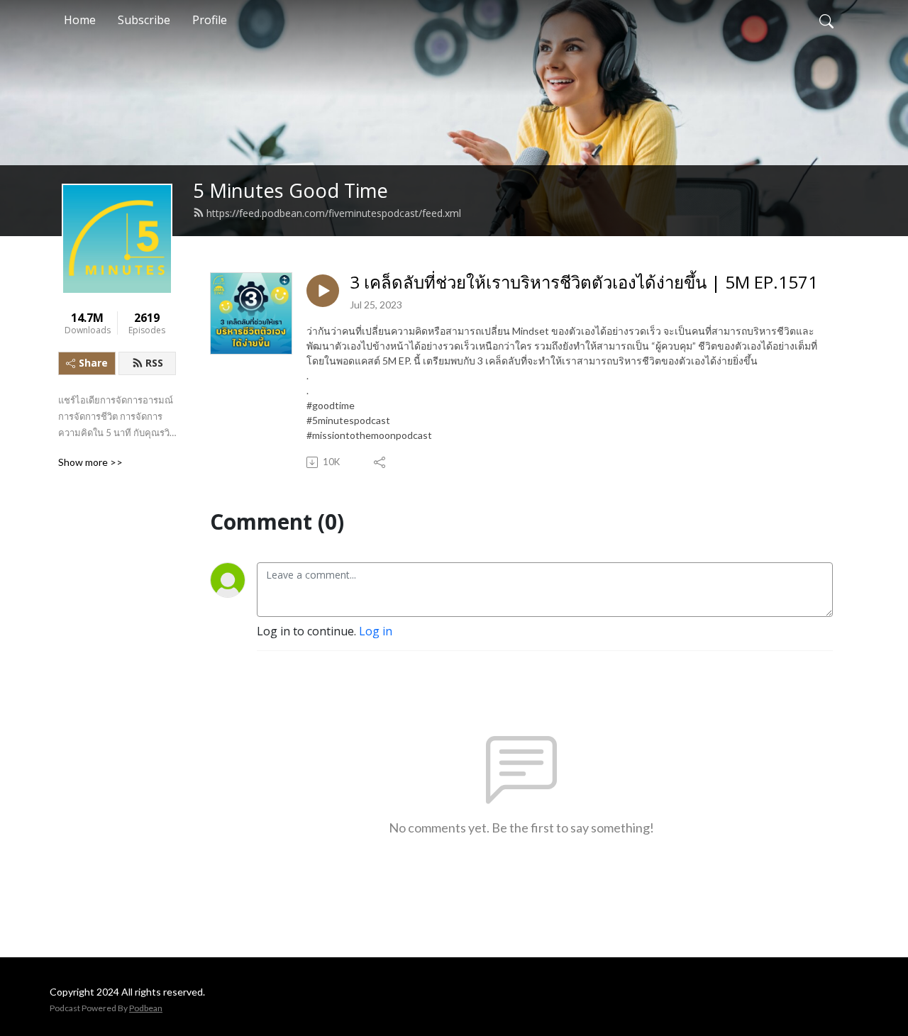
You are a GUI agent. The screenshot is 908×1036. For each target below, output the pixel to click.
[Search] (826, 20)
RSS (154, 362)
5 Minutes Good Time (290, 190)
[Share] (380, 462)
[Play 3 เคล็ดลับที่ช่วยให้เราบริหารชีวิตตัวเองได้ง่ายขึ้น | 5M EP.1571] (322, 290)
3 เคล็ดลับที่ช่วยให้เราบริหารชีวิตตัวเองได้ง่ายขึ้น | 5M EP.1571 (584, 282)
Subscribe (144, 20)
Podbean (145, 1008)
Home (80, 20)
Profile (209, 20)
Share (93, 362)
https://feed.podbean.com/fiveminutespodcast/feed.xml (333, 213)
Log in (375, 631)
